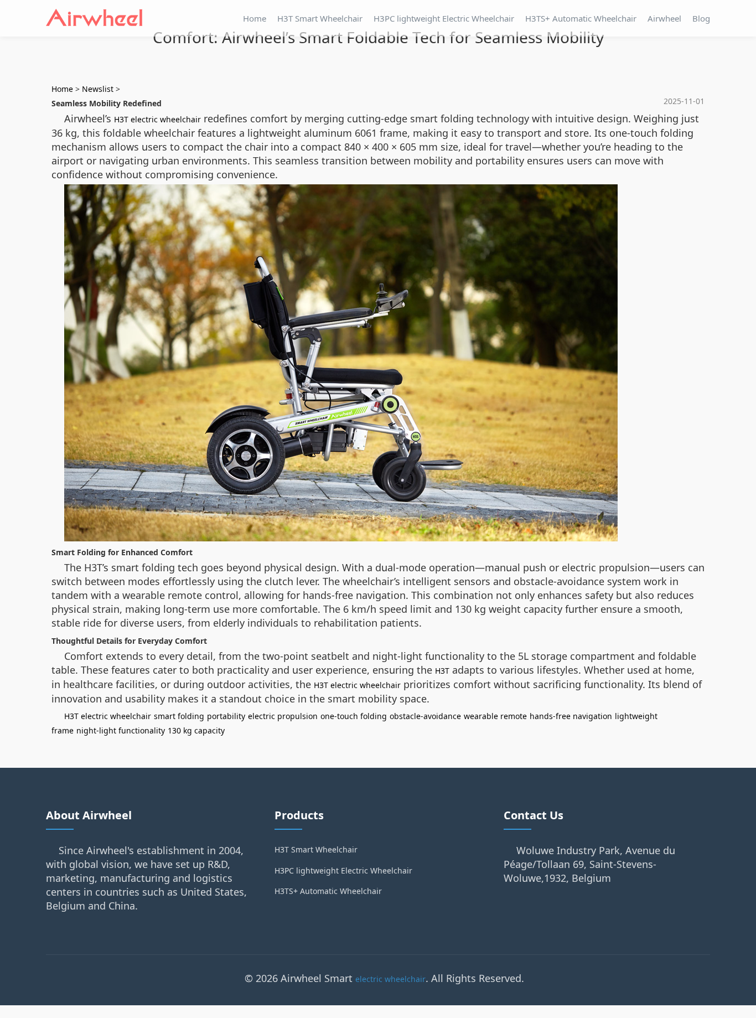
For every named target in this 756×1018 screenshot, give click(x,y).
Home (254, 18)
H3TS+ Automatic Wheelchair (580, 18)
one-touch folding (353, 716)
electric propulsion (283, 716)
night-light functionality (120, 730)
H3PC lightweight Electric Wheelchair (444, 18)
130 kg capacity (196, 730)
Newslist (97, 89)
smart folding (179, 716)
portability (226, 716)
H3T (442, 670)
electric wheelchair (390, 979)
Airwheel (664, 18)
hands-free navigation (571, 716)
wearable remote (495, 716)
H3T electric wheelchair (157, 119)
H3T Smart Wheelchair (320, 18)
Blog (701, 18)
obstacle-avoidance (425, 716)
